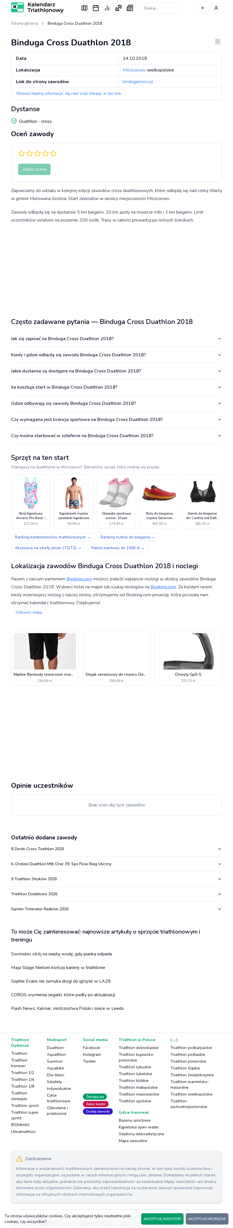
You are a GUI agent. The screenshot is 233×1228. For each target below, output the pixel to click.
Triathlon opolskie (135, 1101)
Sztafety (54, 1081)
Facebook (91, 1047)
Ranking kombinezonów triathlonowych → (53, 537)
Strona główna (24, 23)
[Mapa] (84, 8)
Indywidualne (59, 1088)
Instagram (92, 1054)
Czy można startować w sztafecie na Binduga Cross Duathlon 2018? (82, 436)
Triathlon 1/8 (22, 1086)
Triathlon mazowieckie (139, 1094)
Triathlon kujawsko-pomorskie (137, 1057)
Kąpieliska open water (139, 1127)
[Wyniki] (107, 8)
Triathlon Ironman (19, 1063)
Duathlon (55, 1047)
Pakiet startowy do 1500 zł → (118, 548)
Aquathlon (56, 1054)
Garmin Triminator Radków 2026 (39, 909)
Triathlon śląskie (185, 1068)
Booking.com (79, 579)
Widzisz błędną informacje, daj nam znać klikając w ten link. (69, 93)
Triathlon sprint (25, 1105)
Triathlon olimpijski (19, 1095)
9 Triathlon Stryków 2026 (34, 879)
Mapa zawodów (133, 1140)
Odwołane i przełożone (57, 1110)
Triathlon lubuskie (135, 1067)
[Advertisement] (116, 268)
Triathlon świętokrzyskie (192, 1075)
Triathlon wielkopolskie (191, 1094)
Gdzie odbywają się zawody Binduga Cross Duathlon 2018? (73, 403)
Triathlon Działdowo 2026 (34, 894)
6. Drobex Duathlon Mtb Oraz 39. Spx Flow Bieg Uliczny (61, 864)
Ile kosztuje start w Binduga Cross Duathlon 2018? (64, 387)
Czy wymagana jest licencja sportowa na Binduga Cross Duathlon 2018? (87, 419)
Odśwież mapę (29, 612)
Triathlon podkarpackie (191, 1047)
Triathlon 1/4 (22, 1079)
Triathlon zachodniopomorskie (188, 1103)
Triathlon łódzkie (134, 1080)
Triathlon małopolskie (138, 1087)
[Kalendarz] (95, 8)
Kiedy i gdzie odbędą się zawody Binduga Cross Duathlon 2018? (78, 355)
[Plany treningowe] (118, 8)
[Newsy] (129, 8)
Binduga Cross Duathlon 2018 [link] (75, 23)
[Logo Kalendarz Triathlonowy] (37, 7)
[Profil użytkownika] (216, 8)
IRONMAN (20, 1125)
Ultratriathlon (23, 1131)
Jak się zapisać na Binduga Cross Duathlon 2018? (62, 339)
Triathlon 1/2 (22, 1072)
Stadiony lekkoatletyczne (141, 1134)
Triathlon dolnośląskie (139, 1047)
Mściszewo (134, 70)
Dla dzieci (55, 1075)
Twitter (89, 1061)
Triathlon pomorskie (188, 1061)
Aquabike (55, 1068)
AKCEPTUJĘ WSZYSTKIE (162, 1219)
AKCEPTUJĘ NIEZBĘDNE (207, 1219)
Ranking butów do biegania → (128, 537)
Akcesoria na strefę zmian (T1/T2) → (48, 548)
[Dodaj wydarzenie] (202, 8)
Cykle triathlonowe (58, 1098)
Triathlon (19, 1053)
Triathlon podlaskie (187, 1054)
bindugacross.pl (138, 82)
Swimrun (55, 1061)
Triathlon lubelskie (135, 1074)
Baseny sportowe (135, 1120)
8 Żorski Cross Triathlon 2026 (37, 849)
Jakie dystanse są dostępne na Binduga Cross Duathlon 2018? (76, 371)
